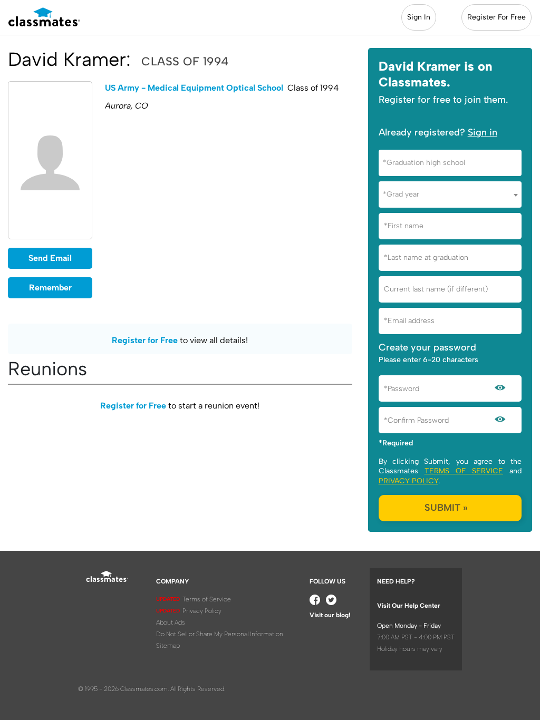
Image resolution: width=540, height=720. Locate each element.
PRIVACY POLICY (408, 480)
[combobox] (450, 163)
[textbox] (450, 163)
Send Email (50, 258)
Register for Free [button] (145, 340)
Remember (50, 288)
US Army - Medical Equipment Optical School (194, 88)
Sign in (482, 132)
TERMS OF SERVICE (464, 470)
